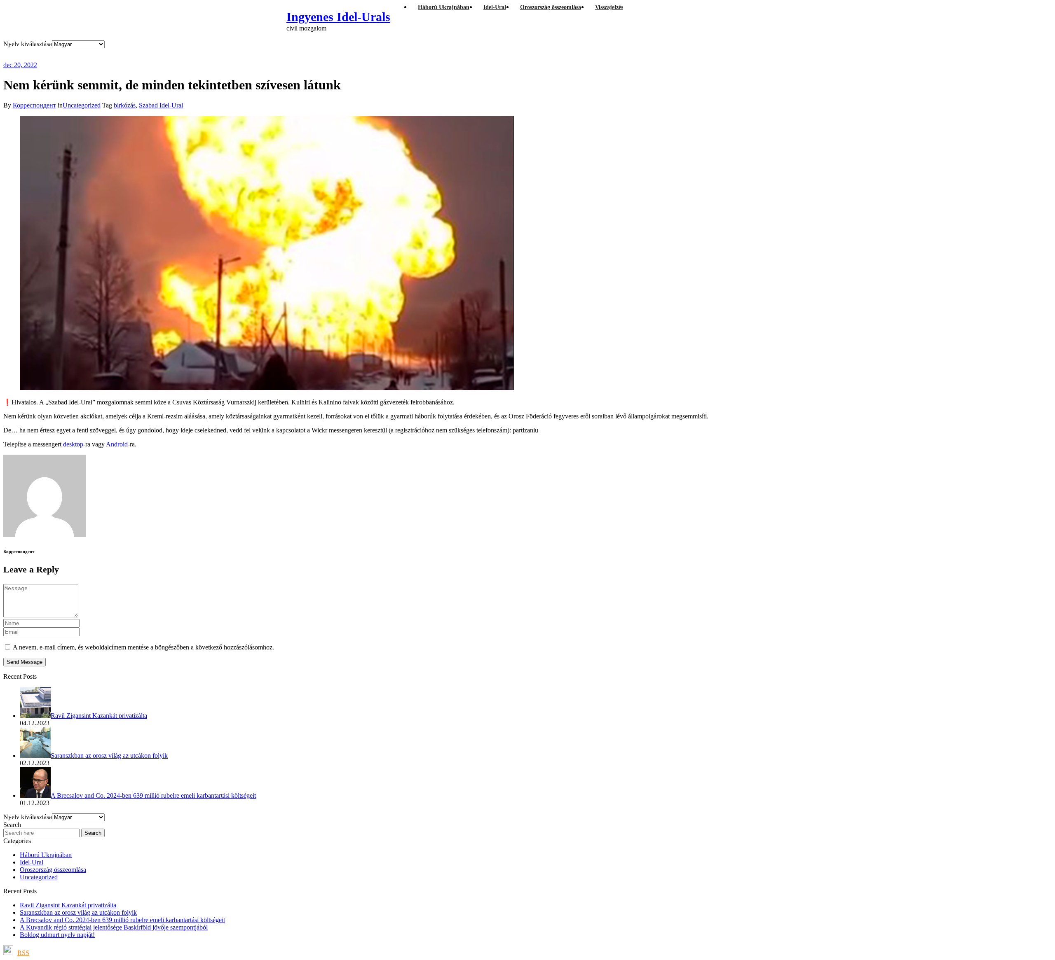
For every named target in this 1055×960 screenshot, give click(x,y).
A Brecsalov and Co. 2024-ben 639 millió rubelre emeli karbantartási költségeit (122, 919)
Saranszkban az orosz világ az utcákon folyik (78, 912)
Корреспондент (34, 105)
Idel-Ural (31, 862)
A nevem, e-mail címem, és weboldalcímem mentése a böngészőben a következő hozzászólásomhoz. (143, 647)
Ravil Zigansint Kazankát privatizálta (68, 905)
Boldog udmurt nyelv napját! (57, 934)
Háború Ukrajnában (46, 854)
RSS (23, 952)
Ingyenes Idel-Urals (338, 16)
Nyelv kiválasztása (27, 43)
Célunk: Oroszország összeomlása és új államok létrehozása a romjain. (165, 54)
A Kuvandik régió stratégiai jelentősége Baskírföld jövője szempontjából (114, 927)
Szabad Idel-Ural (161, 105)
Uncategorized (82, 105)
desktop (73, 444)
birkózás (125, 105)
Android (117, 444)
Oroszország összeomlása (53, 869)
